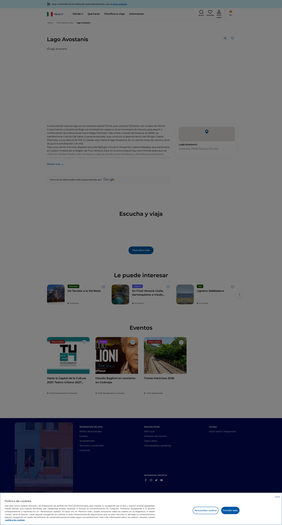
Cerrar (277, 496)
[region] (141, 509)
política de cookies (15, 520)
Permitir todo (230, 510)
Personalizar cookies (205, 510)
